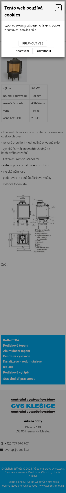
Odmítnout (44, 51)
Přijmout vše (32, 43)
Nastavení (22, 51)
